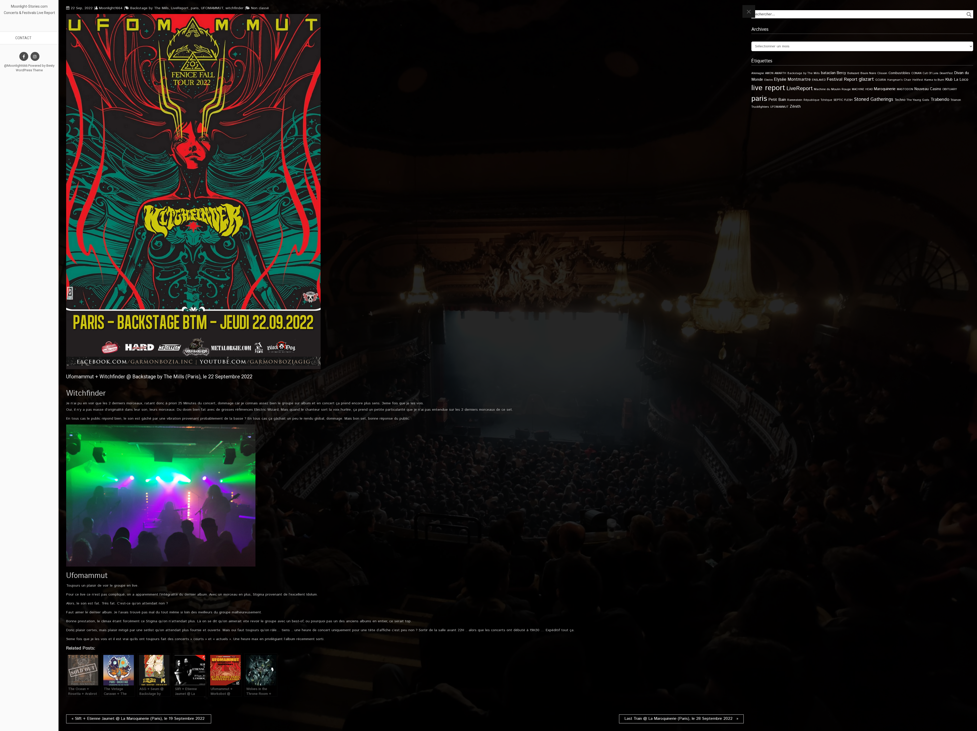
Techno (900, 100)
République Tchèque (817, 100)
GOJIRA (880, 80)
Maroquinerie (885, 89)
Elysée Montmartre (792, 79)
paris (195, 8)
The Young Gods (918, 100)
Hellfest (917, 80)
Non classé (260, 8)
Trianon (956, 100)
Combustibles (899, 73)
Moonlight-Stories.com (29, 6)
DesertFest (946, 73)
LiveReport (180, 8)
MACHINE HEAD (862, 89)
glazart (866, 79)
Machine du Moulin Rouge (832, 89)
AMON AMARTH (775, 73)
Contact (23, 38)
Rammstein (794, 100)
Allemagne (757, 73)
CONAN (916, 73)
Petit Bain (777, 100)
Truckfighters (760, 107)
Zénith (795, 106)
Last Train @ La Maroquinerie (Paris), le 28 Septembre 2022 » (681, 719)
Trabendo (939, 99)
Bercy (841, 73)
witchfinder (234, 8)
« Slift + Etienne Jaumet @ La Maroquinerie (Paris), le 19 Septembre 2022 (138, 719)
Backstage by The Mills (149, 8)
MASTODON (905, 89)
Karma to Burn (934, 80)
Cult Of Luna (930, 73)
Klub (949, 79)
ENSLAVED (819, 80)
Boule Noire (868, 73)
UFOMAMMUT (212, 8)
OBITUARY (949, 89)
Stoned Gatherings (873, 99)
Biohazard (853, 73)
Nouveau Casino (927, 89)
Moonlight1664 (111, 8)
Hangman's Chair (899, 80)
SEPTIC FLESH (843, 100)
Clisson (882, 73)
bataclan (828, 73)
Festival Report (842, 79)
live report (768, 88)
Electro (768, 80)
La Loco (961, 79)
